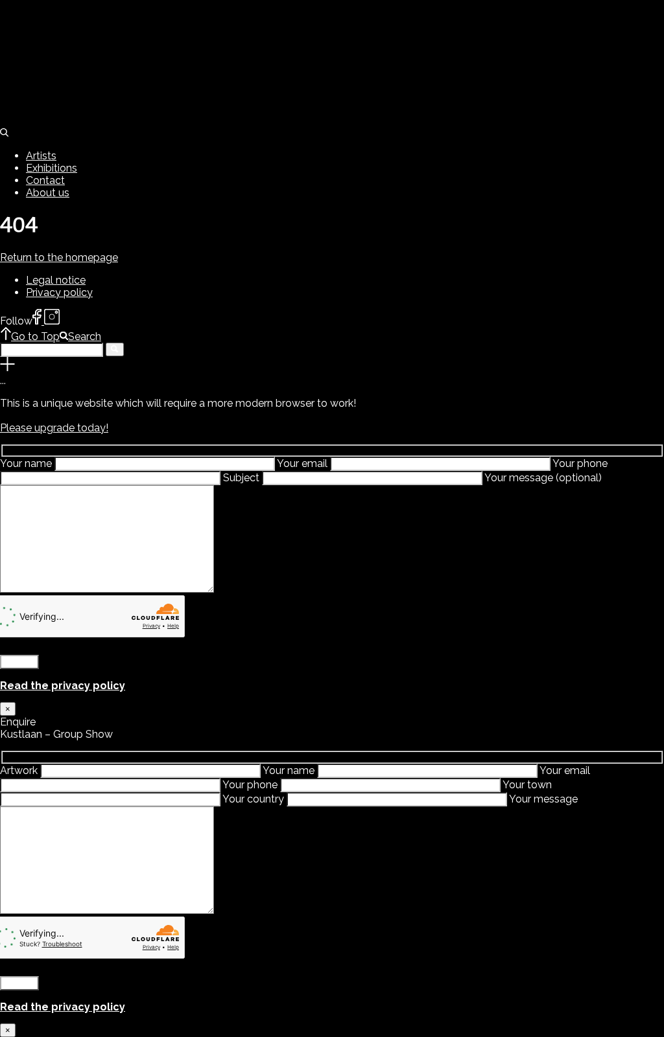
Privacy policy (59, 292)
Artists (41, 156)
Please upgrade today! (54, 428)
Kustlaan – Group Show (295, 870)
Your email (303, 463)
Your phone (251, 785)
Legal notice (56, 280)
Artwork (20, 770)
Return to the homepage (59, 257)
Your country (254, 799)
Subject (242, 478)
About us (47, 193)
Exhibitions (51, 168)
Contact (45, 180)
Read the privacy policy (62, 685)
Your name (27, 463)
